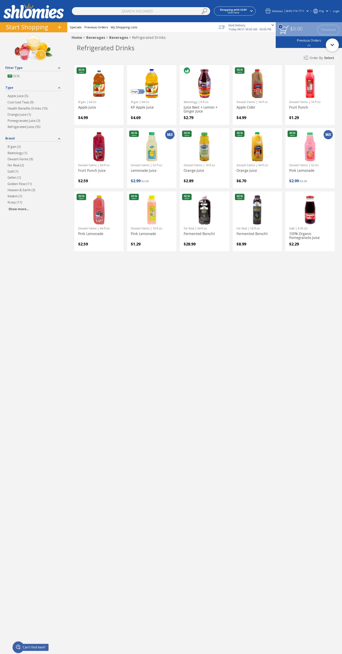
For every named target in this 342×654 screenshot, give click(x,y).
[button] (287, 11)
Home (76, 37)
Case (142, 91)
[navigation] (33, 27)
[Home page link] (33, 11)
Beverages (95, 37)
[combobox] (141, 11)
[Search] (204, 11)
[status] (284, 29)
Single (134, 91)
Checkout (328, 30)
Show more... (19, 209)
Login (336, 11)
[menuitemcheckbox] (33, 76)
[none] (99, 95)
